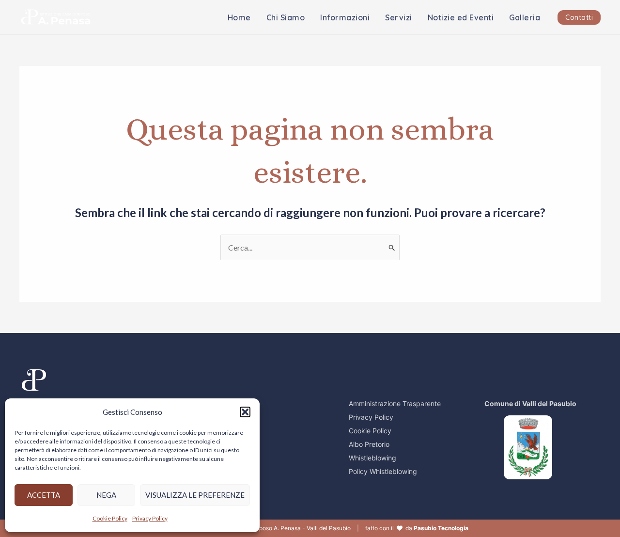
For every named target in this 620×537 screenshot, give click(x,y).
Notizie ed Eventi (461, 17)
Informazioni (345, 17)
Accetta (43, 494)
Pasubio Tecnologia (441, 528)
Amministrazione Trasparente (395, 403)
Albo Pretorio (369, 444)
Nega (106, 494)
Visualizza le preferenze (195, 494)
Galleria (524, 17)
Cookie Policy (110, 518)
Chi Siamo (285, 17)
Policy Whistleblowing (383, 471)
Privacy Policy (150, 518)
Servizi (398, 17)
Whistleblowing (372, 458)
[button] (245, 412)
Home (239, 17)
